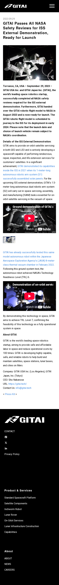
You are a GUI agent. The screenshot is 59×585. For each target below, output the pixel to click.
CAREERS (9, 569)
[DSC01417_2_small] (29, 62)
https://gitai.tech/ (17, 383)
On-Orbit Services (13, 520)
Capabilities (10, 532)
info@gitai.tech (23, 388)
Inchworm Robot (13, 509)
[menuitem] (50, 6)
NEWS (7, 564)
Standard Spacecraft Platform (20, 497)
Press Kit (10, 394)
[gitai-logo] (24, 6)
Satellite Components (15, 503)
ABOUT (8, 558)
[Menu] (50, 6)
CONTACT (9, 431)
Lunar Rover (10, 514)
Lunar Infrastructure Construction (21, 526)
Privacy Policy (12, 454)
